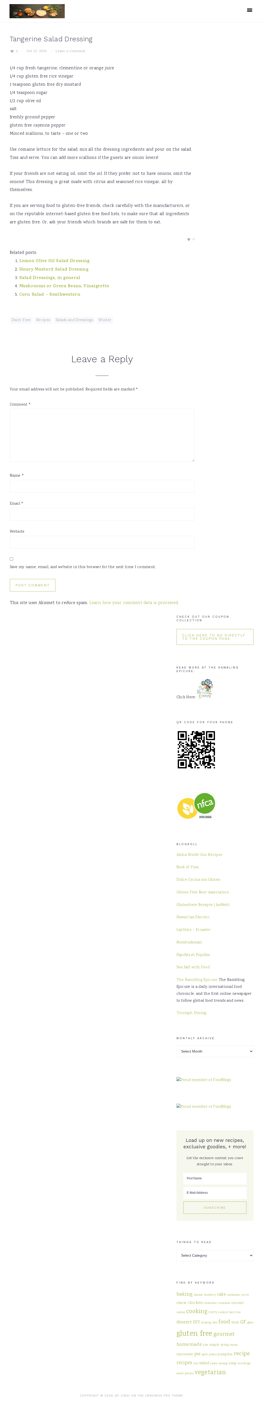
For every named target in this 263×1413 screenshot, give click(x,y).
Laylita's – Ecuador (193, 930)
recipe (242, 1354)
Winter (104, 320)
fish (214, 1322)
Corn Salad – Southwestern (50, 295)
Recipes (43, 320)
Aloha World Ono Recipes (199, 855)
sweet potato (185, 1373)
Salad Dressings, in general (49, 278)
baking (184, 1294)
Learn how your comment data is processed (133, 603)
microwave (184, 1354)
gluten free (194, 1334)
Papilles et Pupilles (193, 955)
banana (198, 1295)
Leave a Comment (70, 51)
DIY (196, 1322)
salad (204, 1363)
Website (17, 532)
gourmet (224, 1335)
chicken (195, 1303)
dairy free (235, 1312)
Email (17, 504)
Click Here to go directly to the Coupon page (213, 637)
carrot (245, 1295)
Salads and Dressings (74, 320)
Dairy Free (21, 320)
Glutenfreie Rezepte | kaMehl (202, 905)
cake (221, 1295)
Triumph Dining (191, 1013)
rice (195, 1363)
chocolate (210, 1303)
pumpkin (225, 1354)
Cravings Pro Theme (164, 1395)
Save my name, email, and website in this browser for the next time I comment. (83, 567)
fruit (235, 1322)
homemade (189, 1344)
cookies (180, 1312)
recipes (184, 1363)
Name (17, 476)
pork (205, 1354)
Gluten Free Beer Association (202, 892)
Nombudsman (189, 943)
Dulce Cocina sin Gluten (198, 880)
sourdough (244, 1364)
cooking (197, 1311)
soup (233, 1363)
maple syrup (219, 1345)
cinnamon (224, 1303)
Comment (20, 405)
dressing (206, 1323)
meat (234, 1345)
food (224, 1322)
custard (223, 1312)
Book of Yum (187, 867)
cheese (181, 1303)
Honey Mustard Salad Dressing (53, 269)
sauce (214, 1363)
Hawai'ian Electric (193, 917)
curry (213, 1312)
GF (243, 1322)
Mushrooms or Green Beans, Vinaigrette (64, 286)
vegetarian (210, 1373)
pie (197, 1354)
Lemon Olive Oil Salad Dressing (54, 261)
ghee (250, 1322)
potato (213, 1355)
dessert (184, 1322)
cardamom (233, 1295)
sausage (223, 1364)
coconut (237, 1303)
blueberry (210, 1295)
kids (205, 1345)
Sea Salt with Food (193, 967)
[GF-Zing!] (37, 15)
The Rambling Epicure (197, 980)
